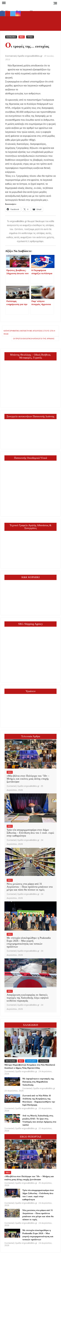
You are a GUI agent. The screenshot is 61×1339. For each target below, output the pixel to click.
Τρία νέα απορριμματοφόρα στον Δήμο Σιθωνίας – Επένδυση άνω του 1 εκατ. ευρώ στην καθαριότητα (30, 832)
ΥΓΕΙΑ (30, 37)
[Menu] (4, 3)
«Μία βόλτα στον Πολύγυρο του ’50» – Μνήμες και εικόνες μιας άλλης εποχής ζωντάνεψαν (28, 778)
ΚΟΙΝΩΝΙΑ (11, 37)
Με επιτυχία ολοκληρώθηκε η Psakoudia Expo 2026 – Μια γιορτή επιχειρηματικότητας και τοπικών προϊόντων (29, 942)
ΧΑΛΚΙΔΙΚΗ (31, 1061)
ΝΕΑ (22, 37)
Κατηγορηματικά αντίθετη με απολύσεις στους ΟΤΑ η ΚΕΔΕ (29, 332)
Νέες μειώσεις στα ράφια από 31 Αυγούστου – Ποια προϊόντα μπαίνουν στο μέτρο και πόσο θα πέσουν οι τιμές (30, 886)
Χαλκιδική (44, 1061)
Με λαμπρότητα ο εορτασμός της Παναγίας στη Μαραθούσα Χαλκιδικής (38, 1081)
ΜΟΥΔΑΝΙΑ (10, 1061)
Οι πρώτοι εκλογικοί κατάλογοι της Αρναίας (33, 339)
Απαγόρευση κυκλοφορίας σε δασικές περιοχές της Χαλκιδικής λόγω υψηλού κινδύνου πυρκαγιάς (28, 997)
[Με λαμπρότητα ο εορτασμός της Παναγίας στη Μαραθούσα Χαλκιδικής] (12, 1081)
